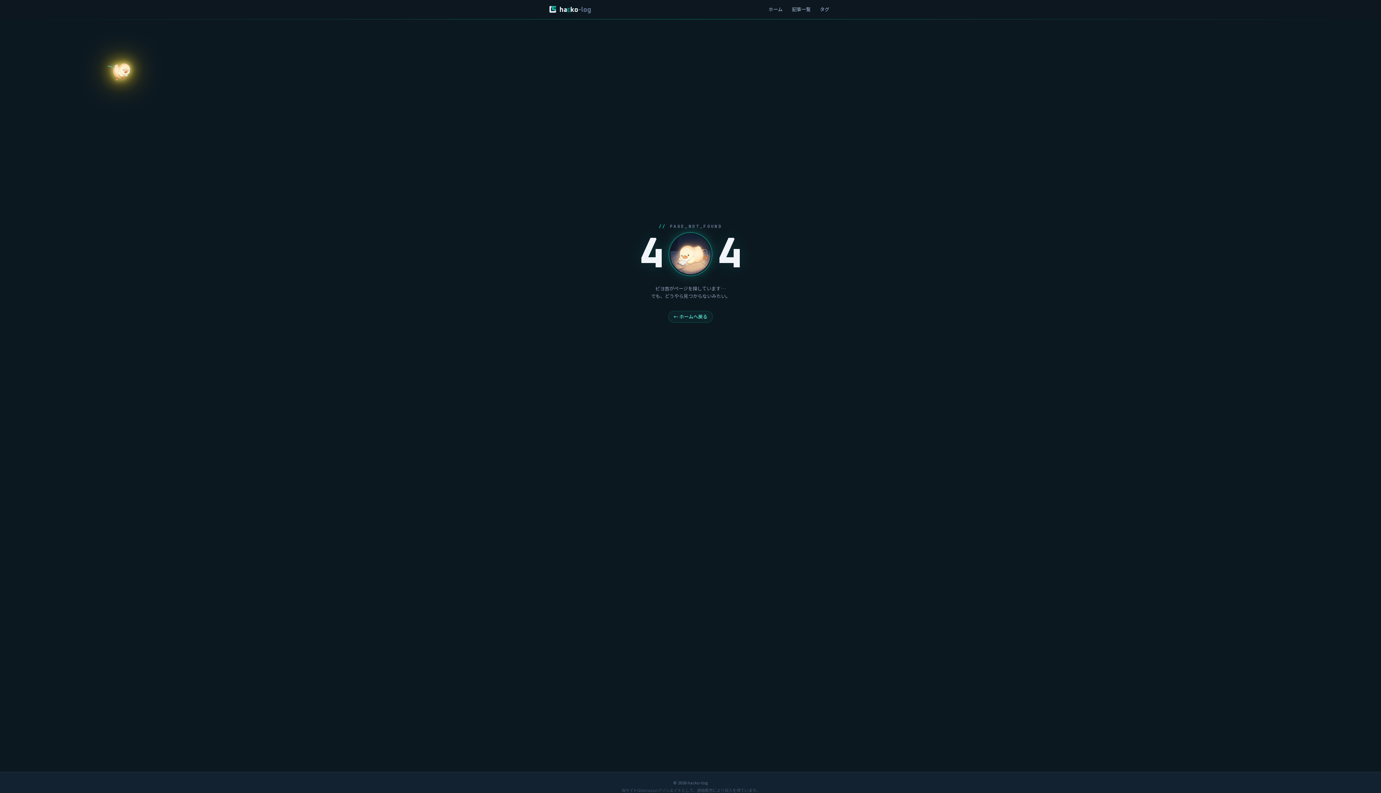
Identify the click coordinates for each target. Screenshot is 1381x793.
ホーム (776, 9)
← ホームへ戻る (690, 316)
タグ (824, 9)
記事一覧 (801, 9)
